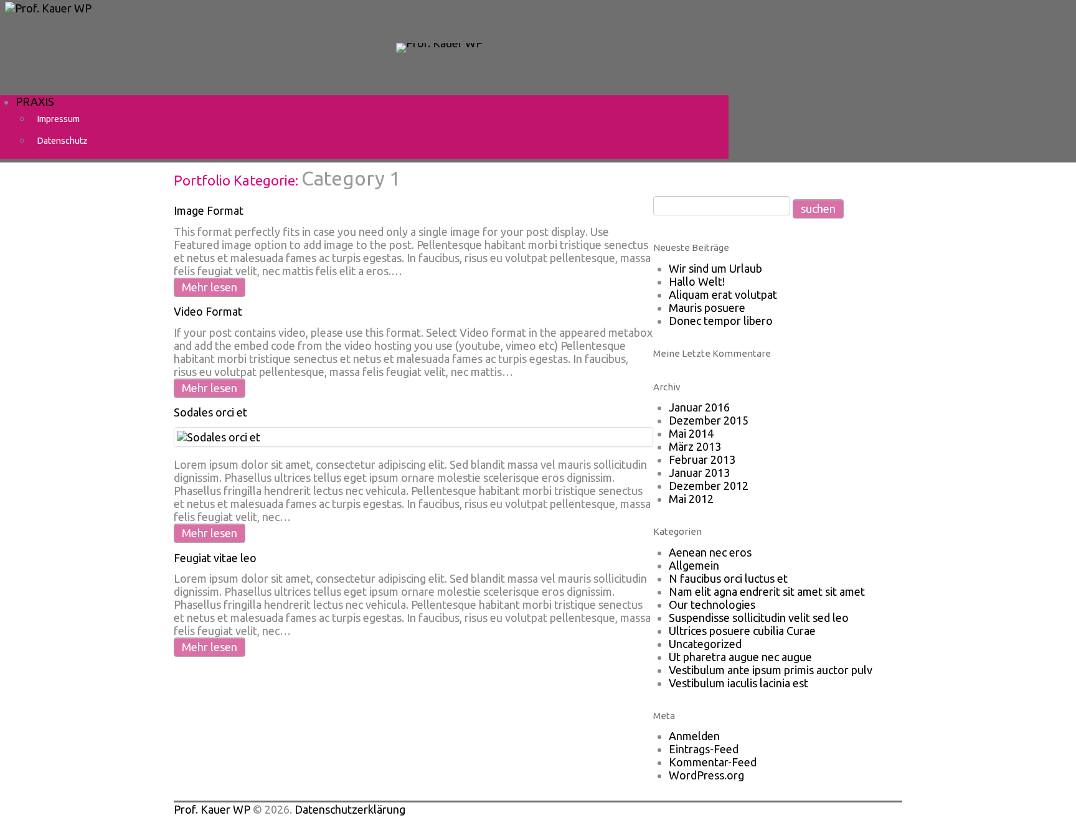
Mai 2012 (691, 498)
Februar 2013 (702, 459)
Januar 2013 (699, 472)
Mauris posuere (707, 307)
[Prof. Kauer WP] (439, 46)
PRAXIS (35, 101)
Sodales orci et (210, 412)
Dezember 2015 (708, 420)
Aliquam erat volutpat (723, 294)
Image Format (208, 210)
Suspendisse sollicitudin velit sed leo (759, 617)
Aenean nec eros (710, 552)
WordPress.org (706, 775)
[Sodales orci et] (218, 436)
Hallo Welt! (697, 281)
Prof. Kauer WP (212, 809)
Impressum (58, 119)
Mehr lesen (209, 287)
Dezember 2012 (708, 485)
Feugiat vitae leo (215, 558)
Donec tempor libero (721, 320)
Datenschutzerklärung (350, 809)
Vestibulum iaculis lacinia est (738, 683)
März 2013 (695, 446)
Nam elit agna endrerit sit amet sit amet (767, 591)
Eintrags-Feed (704, 749)
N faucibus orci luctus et (728, 578)
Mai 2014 (691, 433)
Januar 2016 (699, 407)
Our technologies (712, 604)
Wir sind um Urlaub (715, 268)
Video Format (208, 311)
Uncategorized (705, 643)
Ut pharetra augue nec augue (740, 657)
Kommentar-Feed (713, 762)
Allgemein (694, 565)
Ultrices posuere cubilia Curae (742, 630)
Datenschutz (62, 141)
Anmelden (694, 736)
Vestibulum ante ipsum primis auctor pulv (770, 670)
